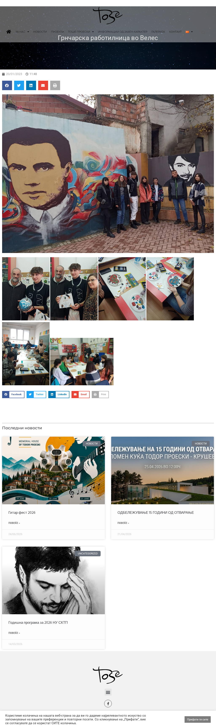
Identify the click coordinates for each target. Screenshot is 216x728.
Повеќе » (14, 523)
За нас (20, 31)
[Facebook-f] (108, 703)
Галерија (158, 31)
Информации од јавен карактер (122, 31)
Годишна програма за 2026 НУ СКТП (38, 623)
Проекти (57, 31)
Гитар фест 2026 (21, 513)
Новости (40, 31)
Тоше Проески (79, 31)
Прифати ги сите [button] (197, 719)
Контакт (175, 31)
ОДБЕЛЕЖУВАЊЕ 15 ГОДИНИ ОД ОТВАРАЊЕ (155, 513)
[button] (203, 32)
